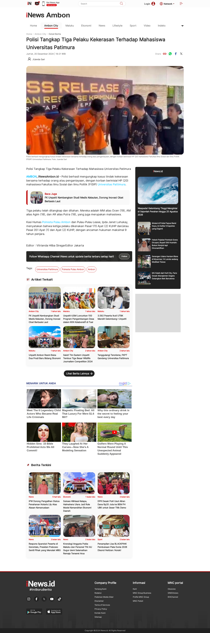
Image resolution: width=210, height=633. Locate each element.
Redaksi (98, 593)
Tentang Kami (100, 589)
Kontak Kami (100, 613)
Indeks (161, 25)
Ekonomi (86, 25)
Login (147, 3)
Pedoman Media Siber (104, 597)
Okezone (172, 589)
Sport (133, 25)
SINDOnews (173, 593)
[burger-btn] (181, 3)
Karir (135, 589)
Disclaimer (99, 601)
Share (158, 53)
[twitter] (181, 53)
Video (147, 25)
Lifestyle (117, 25)
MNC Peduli (138, 601)
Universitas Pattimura (111, 184)
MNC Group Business (142, 593)
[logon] (29, 3)
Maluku (69, 25)
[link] (164, 53)
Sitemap (98, 617)
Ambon (91, 269)
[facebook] (175, 53)
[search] (121, 4)
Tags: (29, 268)
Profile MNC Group (141, 597)
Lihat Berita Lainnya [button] (77, 373)
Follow (124, 256)
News (102, 25)
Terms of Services (102, 605)
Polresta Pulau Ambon (56, 222)
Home (33, 25)
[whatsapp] (170, 53)
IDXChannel (173, 597)
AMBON (31, 176)
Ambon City (51, 25)
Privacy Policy (101, 609)
